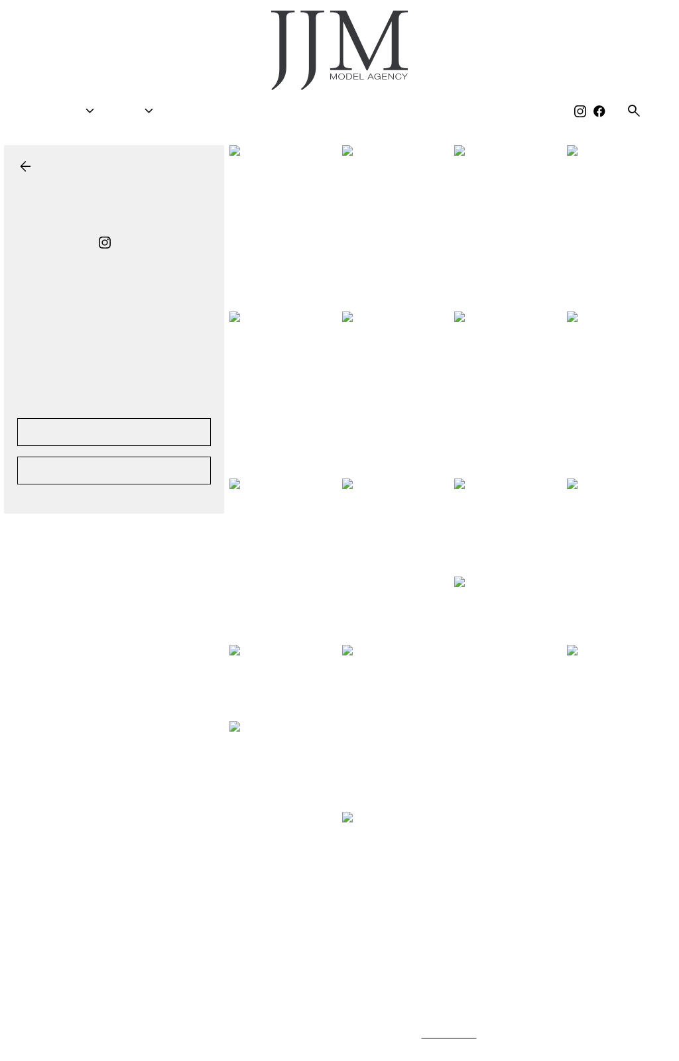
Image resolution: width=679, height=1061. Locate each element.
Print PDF (114, 432)
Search (203, 111)
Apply (333, 111)
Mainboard (559, 1034)
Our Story (447, 111)
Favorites (270, 111)
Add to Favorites (114, 470)
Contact (521, 111)
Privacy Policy (450, 1034)
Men (144, 111)
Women (76, 111)
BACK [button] (37, 166)
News (383, 111)
